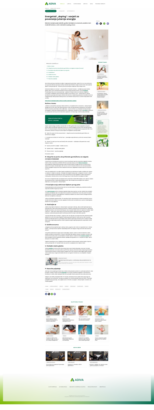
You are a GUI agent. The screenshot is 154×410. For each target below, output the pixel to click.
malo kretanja (51, 191)
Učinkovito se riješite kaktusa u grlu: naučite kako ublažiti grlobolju (84, 338)
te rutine (85, 110)
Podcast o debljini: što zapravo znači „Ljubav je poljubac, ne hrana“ (98, 364)
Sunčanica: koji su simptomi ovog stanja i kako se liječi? (100, 319)
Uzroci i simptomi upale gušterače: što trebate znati (100, 338)
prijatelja (64, 272)
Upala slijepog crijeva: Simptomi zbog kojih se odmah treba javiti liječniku (52, 319)
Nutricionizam (77, 3)
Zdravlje (62, 3)
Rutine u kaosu (51, 66)
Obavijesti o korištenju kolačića (77, 386)
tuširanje (66, 286)
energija (51, 289)
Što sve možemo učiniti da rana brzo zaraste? (84, 318)
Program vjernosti (100, 3)
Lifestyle (85, 3)
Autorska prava (63, 386)
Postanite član (102, 136)
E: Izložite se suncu (52, 74)
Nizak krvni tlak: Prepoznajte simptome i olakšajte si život (68, 319)
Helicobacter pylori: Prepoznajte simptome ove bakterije (68, 338)
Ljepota (69, 3)
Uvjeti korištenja (52, 386)
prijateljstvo (57, 289)
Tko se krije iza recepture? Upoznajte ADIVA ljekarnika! (55, 364)
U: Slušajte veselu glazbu (53, 76)
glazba (47, 289)
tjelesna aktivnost (65, 289)
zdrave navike (72, 286)
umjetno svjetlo (85, 235)
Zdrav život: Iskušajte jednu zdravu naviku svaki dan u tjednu (60, 100)
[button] (108, 3)
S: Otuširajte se (51, 72)
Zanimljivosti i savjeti (55, 8)
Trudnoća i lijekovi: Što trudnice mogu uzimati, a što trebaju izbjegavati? (52, 338)
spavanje (86, 286)
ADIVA (91, 3)
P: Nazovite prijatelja (52, 78)
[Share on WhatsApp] (104, 23)
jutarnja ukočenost (54, 286)
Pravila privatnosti (92, 386)
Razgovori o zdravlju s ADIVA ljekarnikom (75, 364)
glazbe (51, 248)
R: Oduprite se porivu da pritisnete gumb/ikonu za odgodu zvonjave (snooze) (65, 68)
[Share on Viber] (108, 23)
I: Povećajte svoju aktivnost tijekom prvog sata (58, 70)
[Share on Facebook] (97, 23)
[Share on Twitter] (101, 23)
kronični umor (80, 286)
